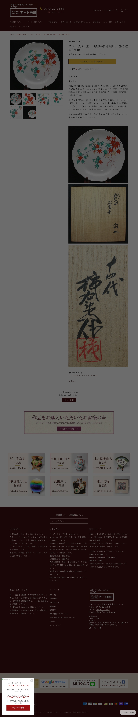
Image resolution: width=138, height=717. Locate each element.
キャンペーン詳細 (18, 708)
